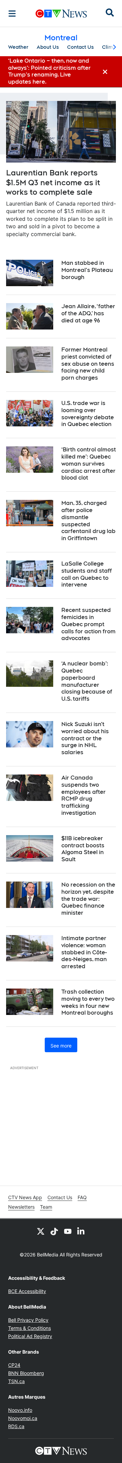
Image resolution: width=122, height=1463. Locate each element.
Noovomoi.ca (22, 1418)
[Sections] (12, 13)
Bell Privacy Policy (28, 1320)
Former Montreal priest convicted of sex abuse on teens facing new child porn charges (87, 363)
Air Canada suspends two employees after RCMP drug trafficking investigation (83, 795)
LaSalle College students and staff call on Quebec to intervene (86, 574)
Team (46, 1207)
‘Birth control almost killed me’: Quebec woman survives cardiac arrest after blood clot (88, 463)
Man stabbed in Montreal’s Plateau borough (87, 270)
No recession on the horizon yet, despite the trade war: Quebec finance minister (88, 899)
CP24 (14, 1365)
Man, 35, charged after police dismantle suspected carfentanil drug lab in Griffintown (88, 521)
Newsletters (21, 1207)
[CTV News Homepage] (61, 13)
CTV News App (25, 1197)
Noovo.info (20, 1410)
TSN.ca (16, 1381)
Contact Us (80, 47)
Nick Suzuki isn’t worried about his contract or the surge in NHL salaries (85, 738)
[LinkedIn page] (81, 1231)
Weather (18, 47)
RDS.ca (16, 1426)
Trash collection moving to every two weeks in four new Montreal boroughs (88, 1002)
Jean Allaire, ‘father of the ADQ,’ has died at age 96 (88, 313)
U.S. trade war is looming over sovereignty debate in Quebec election (87, 413)
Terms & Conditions (29, 1328)
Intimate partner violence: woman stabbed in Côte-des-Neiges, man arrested (84, 952)
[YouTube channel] (68, 1231)
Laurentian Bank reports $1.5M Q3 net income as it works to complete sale (53, 182)
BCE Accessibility (27, 1291)
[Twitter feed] (41, 1231)
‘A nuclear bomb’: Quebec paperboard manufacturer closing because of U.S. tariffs (86, 681)
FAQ (82, 1197)
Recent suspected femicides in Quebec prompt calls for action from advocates (88, 624)
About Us (48, 47)
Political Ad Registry (30, 1336)
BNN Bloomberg (26, 1373)
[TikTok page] (54, 1231)
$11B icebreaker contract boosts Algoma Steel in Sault (82, 849)
